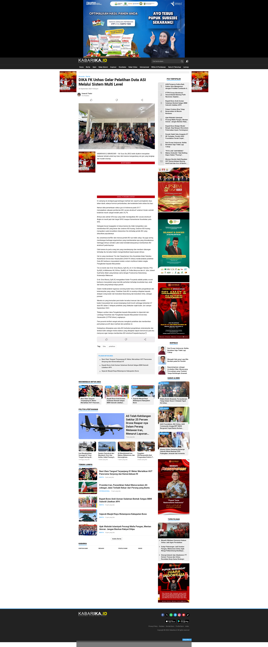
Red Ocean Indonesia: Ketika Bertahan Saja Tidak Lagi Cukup (176, 145)
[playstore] (183, 622)
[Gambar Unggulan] (117, 126)
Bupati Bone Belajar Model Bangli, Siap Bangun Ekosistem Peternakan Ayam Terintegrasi (176, 128)
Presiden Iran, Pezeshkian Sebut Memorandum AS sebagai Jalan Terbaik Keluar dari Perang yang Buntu (124, 486)
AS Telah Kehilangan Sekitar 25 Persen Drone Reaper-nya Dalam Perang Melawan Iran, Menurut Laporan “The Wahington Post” (139, 426)
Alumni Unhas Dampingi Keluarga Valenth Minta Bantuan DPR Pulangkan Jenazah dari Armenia (172, 451)
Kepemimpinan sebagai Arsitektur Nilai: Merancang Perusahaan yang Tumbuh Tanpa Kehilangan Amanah (177, 370)
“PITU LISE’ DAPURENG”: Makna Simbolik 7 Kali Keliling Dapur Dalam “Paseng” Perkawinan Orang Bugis (176, 154)
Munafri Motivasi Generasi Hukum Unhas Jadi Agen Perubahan (173, 541)
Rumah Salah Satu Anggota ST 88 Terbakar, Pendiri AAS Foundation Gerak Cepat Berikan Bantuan (176, 137)
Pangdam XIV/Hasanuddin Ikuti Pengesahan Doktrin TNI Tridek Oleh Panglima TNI (145, 457)
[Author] (79, 94)
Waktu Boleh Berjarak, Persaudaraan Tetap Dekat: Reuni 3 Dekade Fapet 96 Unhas (173, 401)
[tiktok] (187, 614)
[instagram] (179, 614)
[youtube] (183, 614)
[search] (182, 61)
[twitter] (166, 614)
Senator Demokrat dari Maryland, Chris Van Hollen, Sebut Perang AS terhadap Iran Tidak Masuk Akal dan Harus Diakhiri (106, 458)
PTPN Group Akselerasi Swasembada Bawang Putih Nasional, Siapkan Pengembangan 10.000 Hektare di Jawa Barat (175, 97)
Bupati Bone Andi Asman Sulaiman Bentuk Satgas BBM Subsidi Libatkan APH (125, 366)
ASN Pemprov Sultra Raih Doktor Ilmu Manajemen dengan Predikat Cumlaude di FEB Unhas (176, 87)
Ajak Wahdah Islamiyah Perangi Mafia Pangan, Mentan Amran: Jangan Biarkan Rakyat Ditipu (125, 527)
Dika (104, 346)
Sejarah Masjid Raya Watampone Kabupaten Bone (120, 371)
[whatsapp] (171, 614)
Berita (88, 76)
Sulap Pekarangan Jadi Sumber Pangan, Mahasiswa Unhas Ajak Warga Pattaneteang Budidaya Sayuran (172, 550)
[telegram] (175, 614)
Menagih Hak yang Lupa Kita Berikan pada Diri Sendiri (177, 360)
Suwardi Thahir (87, 93)
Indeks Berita (116, 539)
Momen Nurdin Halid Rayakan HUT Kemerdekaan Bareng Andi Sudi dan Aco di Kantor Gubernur (176, 162)
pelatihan (112, 346)
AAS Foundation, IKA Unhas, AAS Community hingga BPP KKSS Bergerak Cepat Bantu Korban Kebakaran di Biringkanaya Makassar (173, 427)
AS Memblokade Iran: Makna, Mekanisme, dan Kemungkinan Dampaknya (126, 456)
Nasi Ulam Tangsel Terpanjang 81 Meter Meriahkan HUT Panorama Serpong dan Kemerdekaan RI (127, 360)
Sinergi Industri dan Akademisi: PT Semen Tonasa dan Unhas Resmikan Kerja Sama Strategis (174, 557)
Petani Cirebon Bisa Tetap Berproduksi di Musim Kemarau (175, 111)
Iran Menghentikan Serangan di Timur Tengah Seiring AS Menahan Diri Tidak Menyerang (85, 457)
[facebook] (162, 614)
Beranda (81, 76)
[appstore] (170, 622)
